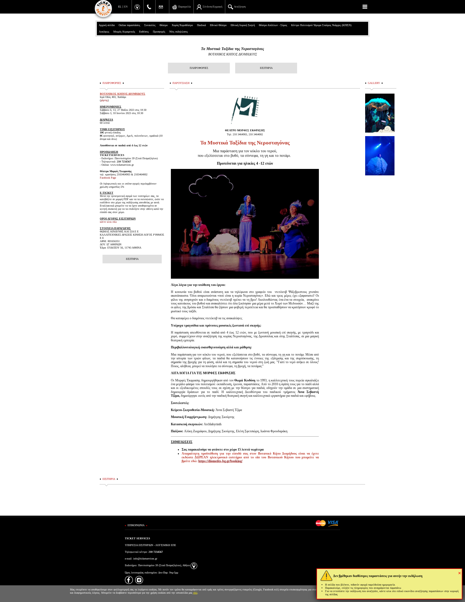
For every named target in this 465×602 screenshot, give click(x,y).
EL (119, 6)
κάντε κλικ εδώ (108, 221)
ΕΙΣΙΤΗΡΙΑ (266, 67)
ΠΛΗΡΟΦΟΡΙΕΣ (199, 67)
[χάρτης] (194, 565)
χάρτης (104, 100)
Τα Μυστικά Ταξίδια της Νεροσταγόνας (232, 49)
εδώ (195, 592)
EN (126, 6)
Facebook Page (108, 177)
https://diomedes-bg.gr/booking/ (220, 461)
